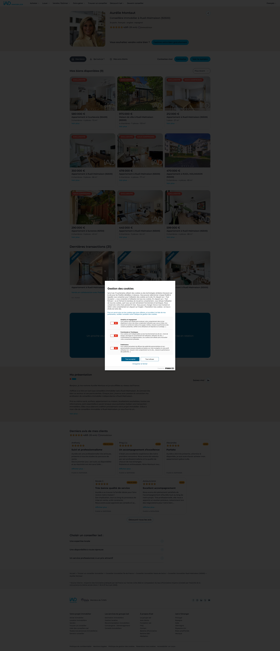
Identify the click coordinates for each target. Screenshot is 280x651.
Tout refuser (149, 359)
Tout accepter (130, 359)
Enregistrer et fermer (140, 364)
